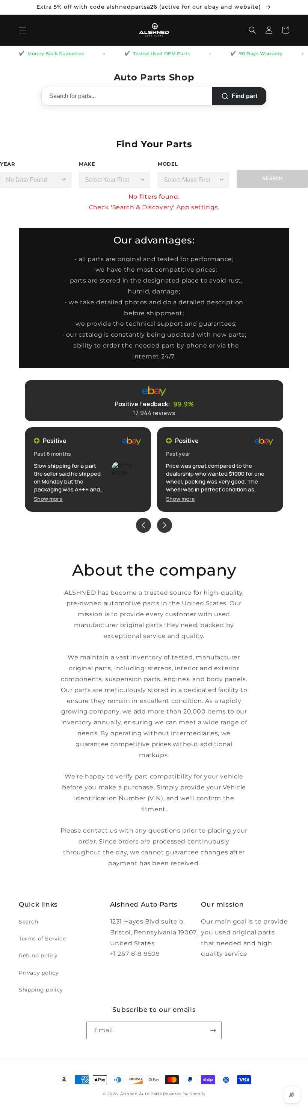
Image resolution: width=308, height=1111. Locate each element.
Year (7, 164)
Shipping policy (41, 989)
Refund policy (38, 955)
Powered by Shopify (184, 1093)
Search (272, 178)
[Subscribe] (213, 1030)
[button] (22, 30)
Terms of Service (42, 938)
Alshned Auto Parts (141, 1093)
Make (87, 164)
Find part (244, 96)
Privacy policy (39, 972)
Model (168, 164)
